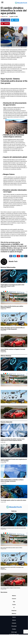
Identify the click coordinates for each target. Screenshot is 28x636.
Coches (14, 604)
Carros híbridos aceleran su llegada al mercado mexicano (10, 587)
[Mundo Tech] (21, 2)
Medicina (14, 613)
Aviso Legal (14, 632)
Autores (14, 620)
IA (13, 607)
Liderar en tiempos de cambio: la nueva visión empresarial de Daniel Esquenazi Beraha (13, 439)
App (14, 601)
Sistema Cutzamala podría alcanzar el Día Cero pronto (14, 81)
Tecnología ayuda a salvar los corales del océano (13, 500)
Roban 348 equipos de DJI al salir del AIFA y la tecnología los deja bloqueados (13, 328)
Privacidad (13, 626)
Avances (14, 598)
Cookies (14, 629)
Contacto (14, 623)
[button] (2, 2)
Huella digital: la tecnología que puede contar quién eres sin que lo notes (12, 285)
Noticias (14, 595)
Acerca (14, 617)
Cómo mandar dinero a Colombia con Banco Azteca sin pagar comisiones (12, 480)
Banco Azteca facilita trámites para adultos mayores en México (11, 547)
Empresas (14, 610)
